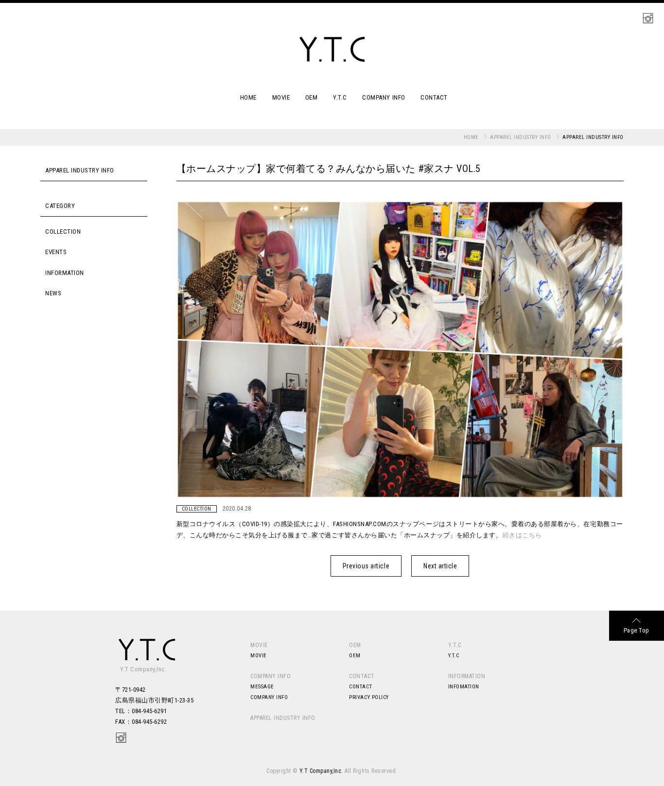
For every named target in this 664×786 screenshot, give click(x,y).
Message (262, 686)
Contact (434, 97)
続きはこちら (522, 535)
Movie (281, 97)
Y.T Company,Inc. (321, 771)
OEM (311, 97)
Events (56, 252)
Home (248, 97)
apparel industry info (520, 137)
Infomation (463, 686)
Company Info (383, 97)
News (53, 293)
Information (64, 272)
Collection (63, 231)
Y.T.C (340, 97)
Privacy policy (368, 697)
